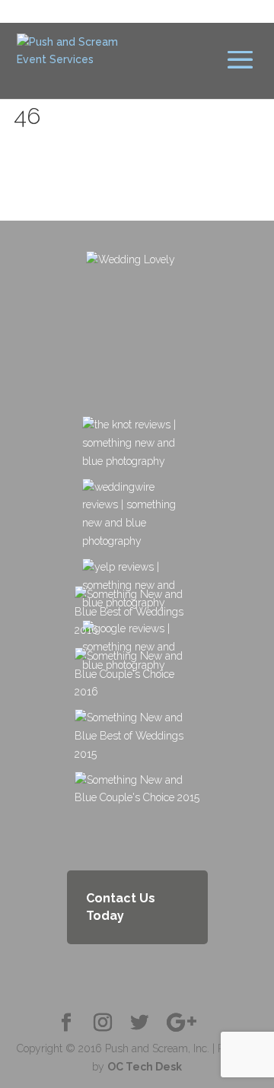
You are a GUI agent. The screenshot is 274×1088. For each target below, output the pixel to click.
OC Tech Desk (144, 1067)
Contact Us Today (120, 907)
